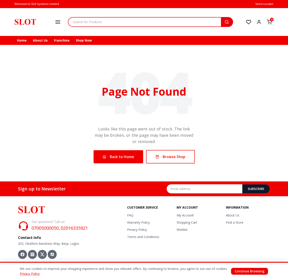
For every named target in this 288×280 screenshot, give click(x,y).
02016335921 (74, 228)
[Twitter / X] (42, 254)
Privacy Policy (137, 229)
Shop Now (84, 40)
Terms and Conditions (143, 237)
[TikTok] (52, 254)
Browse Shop (174, 156)
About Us (40, 40)
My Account (185, 215)
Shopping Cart (187, 222)
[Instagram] (32, 254)
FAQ (130, 215)
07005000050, (46, 228)
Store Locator (264, 4)
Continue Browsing (249, 271)
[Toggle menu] (58, 22)
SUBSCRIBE (256, 189)
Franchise (62, 40)
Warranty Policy (138, 222)
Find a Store (234, 222)
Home (22, 40)
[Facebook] (22, 254)
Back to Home (122, 156)
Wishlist (182, 229)
